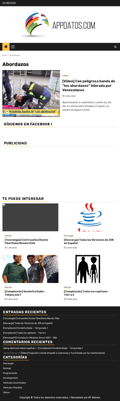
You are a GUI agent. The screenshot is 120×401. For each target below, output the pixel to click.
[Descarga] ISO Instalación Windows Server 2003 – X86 (30, 337)
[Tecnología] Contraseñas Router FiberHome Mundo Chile (26, 241)
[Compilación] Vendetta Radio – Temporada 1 (25, 328)
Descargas (68, 236)
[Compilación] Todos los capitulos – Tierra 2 (24, 333)
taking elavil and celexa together (19, 348)
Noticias (8, 236)
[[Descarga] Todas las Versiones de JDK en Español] (90, 217)
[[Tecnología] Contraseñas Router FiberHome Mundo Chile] (30, 217)
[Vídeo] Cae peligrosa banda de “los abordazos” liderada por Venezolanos (88, 85)
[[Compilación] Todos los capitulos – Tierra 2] (90, 269)
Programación (10, 373)
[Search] (115, 47)
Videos (65, 76)
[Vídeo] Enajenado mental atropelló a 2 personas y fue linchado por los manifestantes (63, 353)
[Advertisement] (60, 169)
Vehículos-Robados (12, 387)
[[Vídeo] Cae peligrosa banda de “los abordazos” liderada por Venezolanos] (31, 93)
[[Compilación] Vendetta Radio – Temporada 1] (30, 269)
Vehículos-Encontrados (14, 383)
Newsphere (77, 397)
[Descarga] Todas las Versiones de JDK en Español (27, 323)
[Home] (6, 47)
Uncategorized (10, 378)
